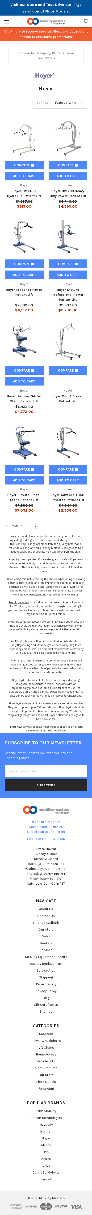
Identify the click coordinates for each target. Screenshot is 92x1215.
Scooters (46, 1034)
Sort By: (43, 102)
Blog (46, 998)
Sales (46, 936)
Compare (22, 165)
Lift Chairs (46, 1048)
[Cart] (85, 21)
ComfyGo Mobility (46, 1172)
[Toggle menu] (6, 22)
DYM (46, 1152)
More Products (46, 1068)
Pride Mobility (46, 1111)
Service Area (46, 971)
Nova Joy (46, 1125)
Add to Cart (24, 176)
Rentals (46, 943)
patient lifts (35, 559)
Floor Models (46, 1082)
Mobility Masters (19, 602)
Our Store (46, 930)
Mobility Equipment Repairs (46, 957)
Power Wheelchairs (46, 1041)
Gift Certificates (46, 1005)
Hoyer (46, 1138)
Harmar (46, 1131)
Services (46, 950)
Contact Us (46, 916)
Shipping (46, 977)
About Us (46, 909)
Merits (46, 1145)
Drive (46, 1166)
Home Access (46, 1054)
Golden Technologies (46, 1118)
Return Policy (46, 984)
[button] (46, 55)
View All (46, 1179)
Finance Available (46, 923)
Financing (46, 1089)
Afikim (46, 1159)
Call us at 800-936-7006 (46, 839)
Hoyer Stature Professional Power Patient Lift (68, 295)
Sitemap (46, 1012)
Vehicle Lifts (46, 1061)
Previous (15, 526)
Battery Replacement (46, 964)
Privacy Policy (46, 991)
